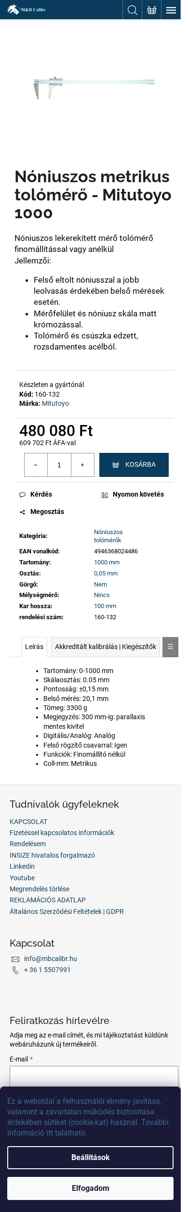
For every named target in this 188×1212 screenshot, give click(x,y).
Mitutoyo (55, 403)
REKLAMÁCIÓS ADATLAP (48, 900)
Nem (100, 584)
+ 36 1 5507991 (47, 970)
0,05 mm (106, 573)
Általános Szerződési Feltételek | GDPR (67, 911)
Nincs (102, 595)
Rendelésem (28, 844)
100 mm (105, 606)
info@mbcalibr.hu (50, 958)
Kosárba (140, 464)
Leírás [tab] (34, 646)
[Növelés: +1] (82, 464)
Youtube (22, 878)
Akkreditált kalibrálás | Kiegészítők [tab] (105, 646)
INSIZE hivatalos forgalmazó (52, 855)
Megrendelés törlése (39, 889)
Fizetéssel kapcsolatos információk (62, 833)
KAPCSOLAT (28, 821)
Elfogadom (90, 1188)
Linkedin (22, 866)
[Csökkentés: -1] (36, 464)
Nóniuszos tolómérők (108, 536)
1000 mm (107, 562)
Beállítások (90, 1157)
